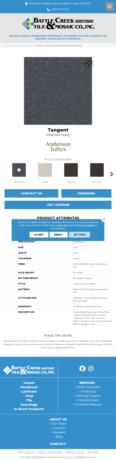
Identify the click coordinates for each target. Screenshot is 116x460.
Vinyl (29, 396)
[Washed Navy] (19, 169)
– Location (58, 428)
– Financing (87, 391)
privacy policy (63, 225)
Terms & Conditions (49, 452)
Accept (39, 234)
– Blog (58, 436)
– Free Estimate (87, 400)
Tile (29, 400)
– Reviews (58, 432)
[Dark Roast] (97, 169)
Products (30, 45)
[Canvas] (45, 169)
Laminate (29, 391)
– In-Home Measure (87, 404)
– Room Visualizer (87, 387)
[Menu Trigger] (109, 6)
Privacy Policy (74, 452)
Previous (4, 169)
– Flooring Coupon (87, 396)
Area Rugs (29, 404)
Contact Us (31, 193)
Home (5, 45)
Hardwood (29, 387)
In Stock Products (29, 409)
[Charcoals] (71, 169)
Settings (79, 234)
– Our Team (58, 423)
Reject (58, 234)
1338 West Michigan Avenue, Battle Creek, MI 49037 (59, 3)
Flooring (13, 45)
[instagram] (91, 368)
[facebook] (82, 368)
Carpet (22, 45)
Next (111, 169)
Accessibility (26, 452)
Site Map (92, 452)
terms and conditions (85, 225)
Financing (86, 193)
